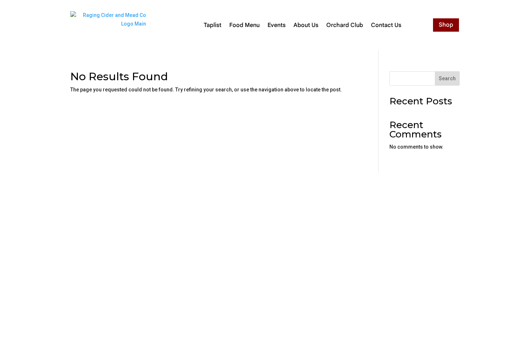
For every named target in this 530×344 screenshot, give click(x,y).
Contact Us (386, 25)
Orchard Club (344, 25)
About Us (305, 25)
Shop (446, 24)
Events (277, 25)
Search (447, 78)
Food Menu (244, 25)
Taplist (212, 25)
